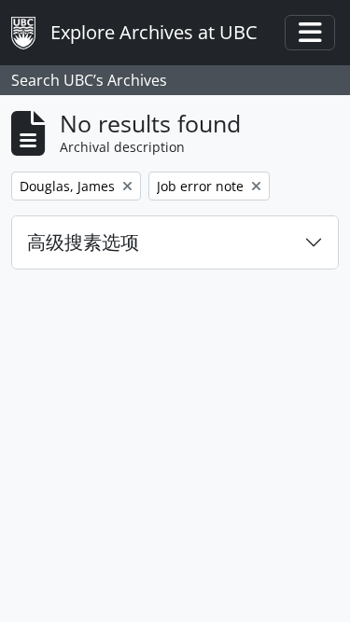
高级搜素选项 (83, 242)
